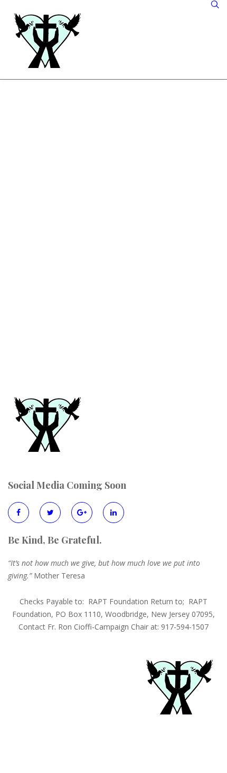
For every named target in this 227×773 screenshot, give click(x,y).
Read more (43, 291)
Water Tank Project (74, 243)
